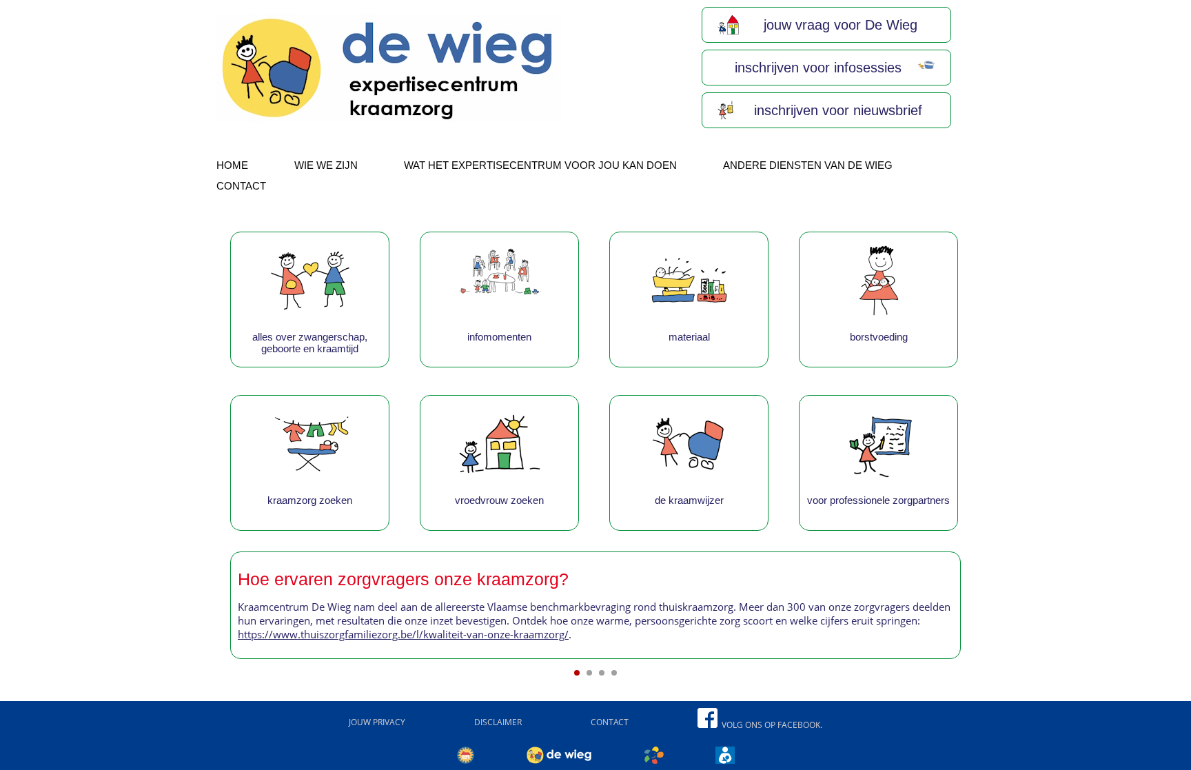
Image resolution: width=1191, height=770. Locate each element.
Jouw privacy (377, 722)
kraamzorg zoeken (309, 500)
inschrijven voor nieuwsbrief (836, 110)
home (232, 165)
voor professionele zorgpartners (878, 500)
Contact (241, 186)
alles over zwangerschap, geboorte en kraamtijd (309, 342)
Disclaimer (498, 722)
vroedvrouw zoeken (499, 500)
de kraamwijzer (689, 500)
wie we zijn (326, 165)
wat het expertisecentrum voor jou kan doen (540, 165)
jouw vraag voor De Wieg (838, 24)
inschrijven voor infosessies (816, 67)
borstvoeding (879, 337)
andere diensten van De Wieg (808, 165)
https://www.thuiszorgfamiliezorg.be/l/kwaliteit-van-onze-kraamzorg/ (403, 634)
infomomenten (499, 337)
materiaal (689, 337)
